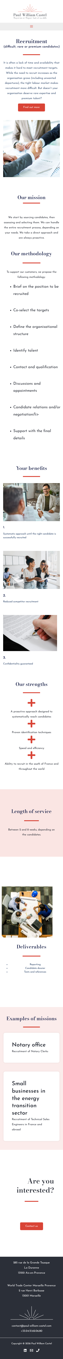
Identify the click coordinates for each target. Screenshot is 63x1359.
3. (4, 657)
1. (4, 527)
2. (4, 595)
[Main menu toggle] (31, 26)
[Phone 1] (37, 1350)
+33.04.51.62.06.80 (31, 1331)
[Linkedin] (25, 1350)
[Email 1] (31, 1350)
